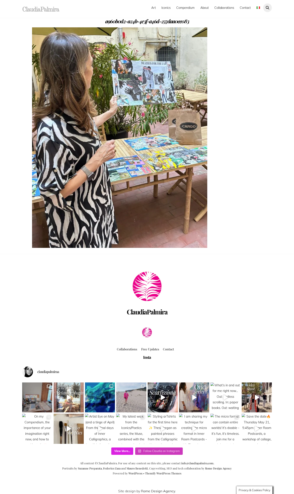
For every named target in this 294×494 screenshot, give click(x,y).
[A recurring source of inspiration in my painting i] (69, 397)
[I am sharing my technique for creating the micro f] (194, 429)
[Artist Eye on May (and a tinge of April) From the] (100, 429)
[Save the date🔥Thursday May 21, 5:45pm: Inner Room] (257, 429)
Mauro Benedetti (137, 468)
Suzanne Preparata (90, 468)
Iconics (166, 8)
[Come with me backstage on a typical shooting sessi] (257, 397)
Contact (245, 8)
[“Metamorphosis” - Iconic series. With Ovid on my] (100, 397)
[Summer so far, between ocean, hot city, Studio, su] (131, 397)
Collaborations (224, 8)
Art (153, 8)
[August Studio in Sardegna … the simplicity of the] (37, 397)
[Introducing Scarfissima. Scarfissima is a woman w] (163, 397)
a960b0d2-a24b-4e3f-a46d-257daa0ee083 (147, 21)
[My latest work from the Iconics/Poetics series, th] (131, 429)
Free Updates (150, 349)
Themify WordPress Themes (163, 473)
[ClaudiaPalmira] (147, 336)
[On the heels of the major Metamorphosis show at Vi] (194, 397)
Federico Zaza (112, 468)
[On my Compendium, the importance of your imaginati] (37, 429)
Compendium (185, 8)
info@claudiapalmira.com (197, 463)
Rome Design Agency (218, 468)
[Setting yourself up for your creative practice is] (69, 429)
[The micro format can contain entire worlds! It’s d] (225, 429)
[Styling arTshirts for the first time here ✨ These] (163, 429)
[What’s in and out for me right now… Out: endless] (225, 397)
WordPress (135, 473)
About (204, 8)
